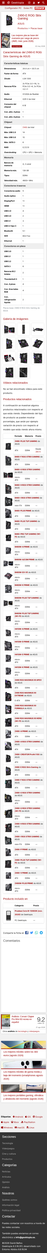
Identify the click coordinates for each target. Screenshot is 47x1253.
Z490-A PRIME (21, 731)
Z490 (25, 127)
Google (39, 1116)
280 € (38, 452)
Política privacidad (11, 1210)
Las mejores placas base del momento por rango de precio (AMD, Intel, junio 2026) (25, 38)
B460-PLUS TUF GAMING (26, 521)
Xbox (16, 1122)
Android (19, 1116)
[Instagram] (29, 2)
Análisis (6, 1187)
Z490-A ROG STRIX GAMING (27, 741)
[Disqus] (23, 978)
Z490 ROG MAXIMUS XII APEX (28, 680)
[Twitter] (39, 2)
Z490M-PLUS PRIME (24, 883)
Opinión (6, 1182)
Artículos (6, 1176)
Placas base (36, 28)
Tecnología (7, 1143)
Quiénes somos (9, 1199)
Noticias (6, 1171)
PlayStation (29, 1122)
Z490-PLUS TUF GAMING (26, 441)
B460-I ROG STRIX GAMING (27, 498)
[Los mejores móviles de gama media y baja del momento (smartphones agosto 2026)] (23, 1064)
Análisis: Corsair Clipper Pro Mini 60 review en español (23, 1019)
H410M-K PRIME (22, 667)
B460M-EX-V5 (21, 572)
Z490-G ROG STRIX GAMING (27, 793)
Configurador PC (13, 8)
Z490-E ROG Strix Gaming (29, 17)
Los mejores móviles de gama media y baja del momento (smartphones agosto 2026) (23, 1075)
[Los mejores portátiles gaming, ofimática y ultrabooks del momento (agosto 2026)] (23, 1088)
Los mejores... (17, 46)
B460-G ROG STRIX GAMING (27, 469)
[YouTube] (34, 2)
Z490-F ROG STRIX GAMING (27, 780)
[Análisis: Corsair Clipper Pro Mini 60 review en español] (5, 1021)
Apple (6, 1122)
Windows (8, 1127)
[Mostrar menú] (3, 2)
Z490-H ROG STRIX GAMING (27, 824)
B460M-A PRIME (22, 547)
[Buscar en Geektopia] (43, 2)
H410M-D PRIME (22, 642)
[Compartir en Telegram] (41, 933)
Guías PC (28, 8)
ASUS (21, 23)
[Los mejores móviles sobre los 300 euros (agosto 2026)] (23, 1044)
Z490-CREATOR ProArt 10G (27, 754)
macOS (20, 1127)
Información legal (10, 1205)
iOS (29, 1116)
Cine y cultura (9, 1153)
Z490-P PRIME (21, 849)
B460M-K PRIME (22, 585)
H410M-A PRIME (22, 629)
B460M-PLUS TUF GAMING (27, 598)
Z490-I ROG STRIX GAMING (27, 836)
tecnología (22, 1031)
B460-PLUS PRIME (23, 511)
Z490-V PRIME (21, 873)
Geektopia (17, 2)
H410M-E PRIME (22, 654)
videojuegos (34, 1031)
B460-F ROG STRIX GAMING (27, 457)
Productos (23, 28)
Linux (31, 1127)
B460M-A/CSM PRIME (25, 559)
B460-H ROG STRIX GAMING (27, 485)
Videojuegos (8, 1148)
